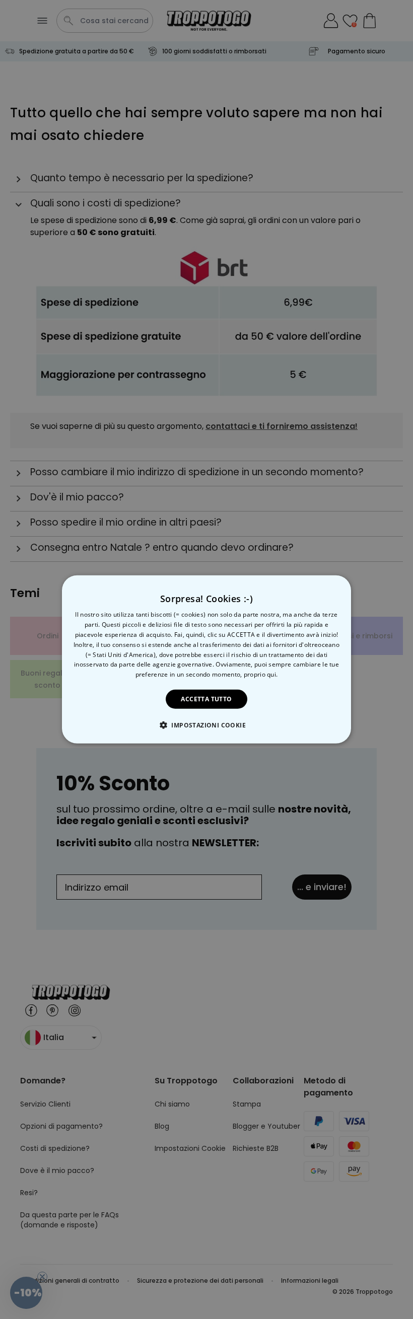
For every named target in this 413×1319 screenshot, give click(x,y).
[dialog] (206, 659)
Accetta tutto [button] (206, 699)
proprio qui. (261, 674)
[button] (206, 725)
